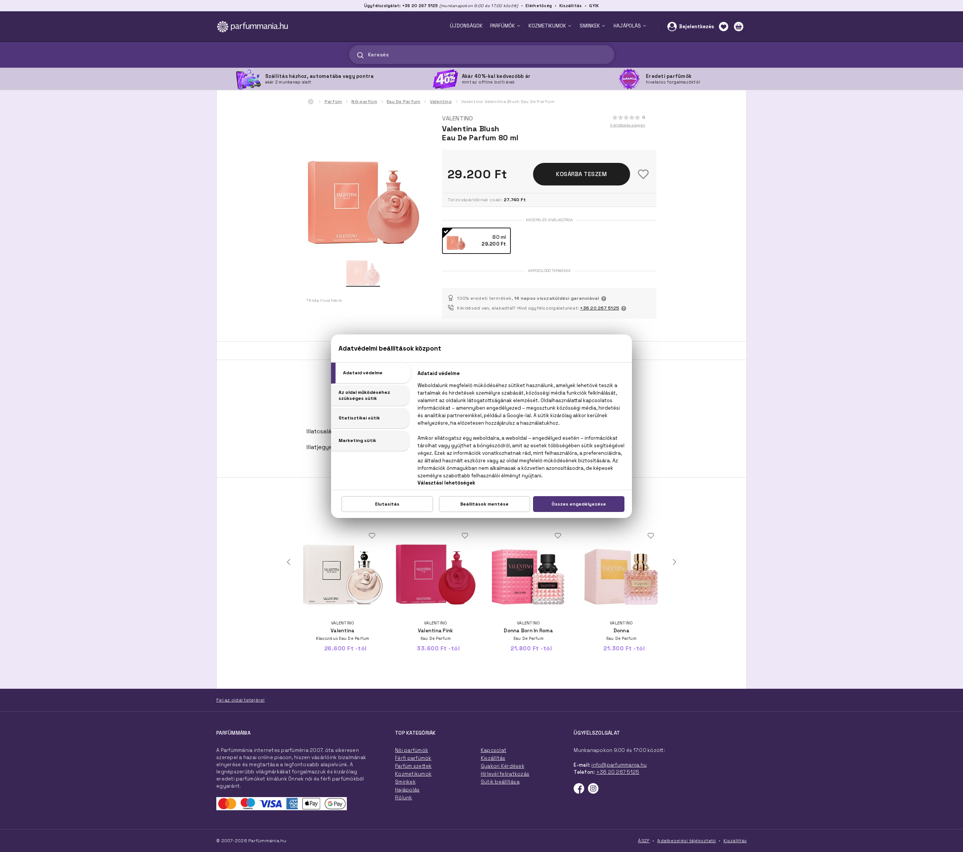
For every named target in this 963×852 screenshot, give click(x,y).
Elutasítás (387, 504)
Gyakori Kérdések (502, 766)
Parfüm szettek (413, 766)
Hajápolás (407, 790)
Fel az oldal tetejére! (240, 700)
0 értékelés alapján (627, 125)
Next (674, 562)
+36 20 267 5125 (599, 308)
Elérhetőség (539, 5)
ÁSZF (644, 841)
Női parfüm (364, 102)
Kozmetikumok (413, 774)
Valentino (441, 102)
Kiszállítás (570, 5)
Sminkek (405, 782)
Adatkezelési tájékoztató (686, 841)
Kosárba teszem (581, 174)
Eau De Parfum (403, 102)
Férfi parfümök (413, 758)
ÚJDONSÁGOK (466, 26)
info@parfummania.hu (619, 765)
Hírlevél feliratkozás (505, 774)
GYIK (594, 5)
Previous (288, 562)
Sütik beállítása (500, 782)
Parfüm (333, 102)
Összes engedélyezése (578, 504)
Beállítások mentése (484, 504)
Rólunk (403, 797)
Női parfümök (411, 750)
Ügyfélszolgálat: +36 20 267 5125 (401, 5)
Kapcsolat (493, 750)
